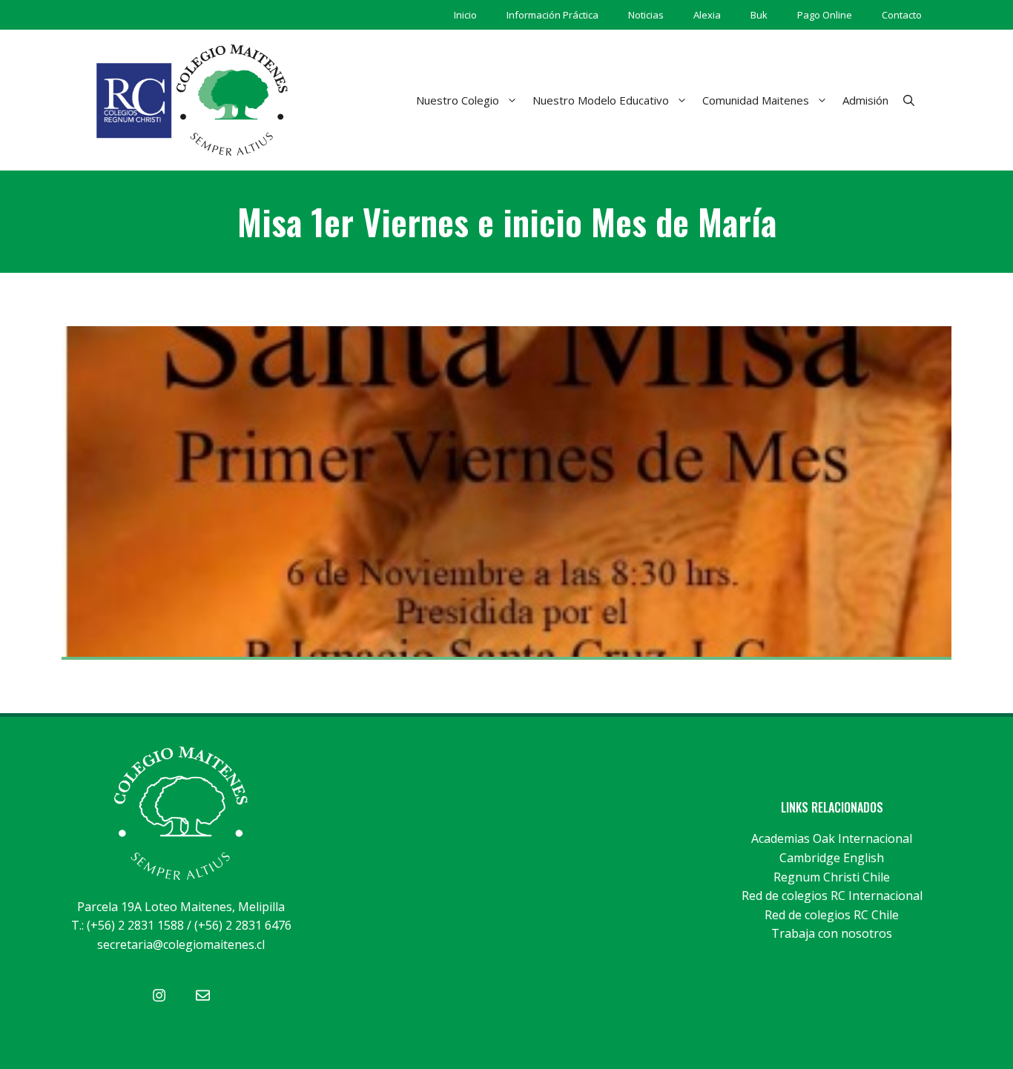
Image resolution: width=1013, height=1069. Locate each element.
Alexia (707, 14)
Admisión (865, 100)
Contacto (902, 14)
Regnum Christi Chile (831, 877)
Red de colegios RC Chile (832, 915)
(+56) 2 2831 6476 (242, 925)
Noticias (646, 14)
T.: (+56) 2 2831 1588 (127, 925)
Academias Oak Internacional (831, 838)
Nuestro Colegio (457, 100)
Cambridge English (831, 858)
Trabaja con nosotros (831, 933)
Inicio (465, 14)
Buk (759, 14)
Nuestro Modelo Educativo (600, 100)
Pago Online (824, 14)
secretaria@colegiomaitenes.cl (181, 944)
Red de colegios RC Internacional (832, 895)
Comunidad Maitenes (755, 100)
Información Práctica (552, 14)
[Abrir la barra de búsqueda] (909, 100)
